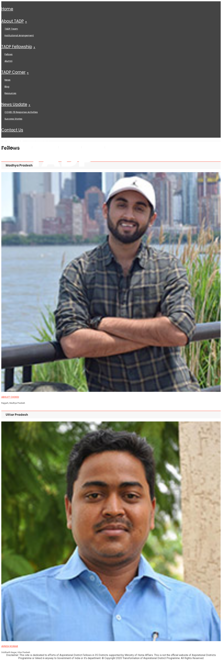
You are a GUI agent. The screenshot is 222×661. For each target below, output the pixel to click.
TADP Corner (13, 72)
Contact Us (12, 130)
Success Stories (13, 118)
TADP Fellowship (16, 46)
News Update (14, 104)
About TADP (12, 21)
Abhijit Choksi (10, 397)
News (7, 80)
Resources (10, 93)
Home (7, 9)
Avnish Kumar (9, 646)
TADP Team (11, 28)
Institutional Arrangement (19, 35)
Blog (7, 86)
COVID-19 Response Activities (21, 112)
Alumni (8, 61)
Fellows (9, 54)
